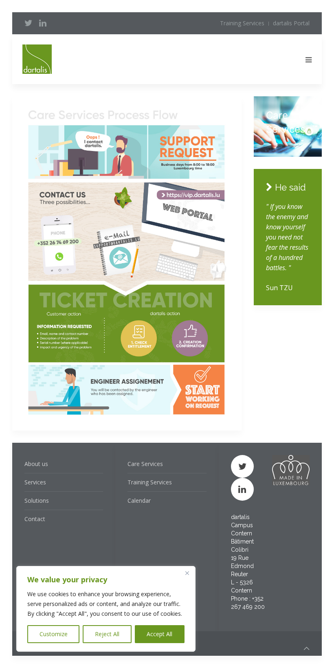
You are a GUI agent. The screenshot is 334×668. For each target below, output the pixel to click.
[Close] (187, 573)
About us (36, 464)
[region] (106, 609)
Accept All (159, 634)
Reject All (107, 634)
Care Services (145, 464)
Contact (34, 519)
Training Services (242, 23)
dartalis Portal (291, 23)
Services (35, 482)
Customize (54, 634)
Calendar (139, 500)
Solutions (36, 500)
